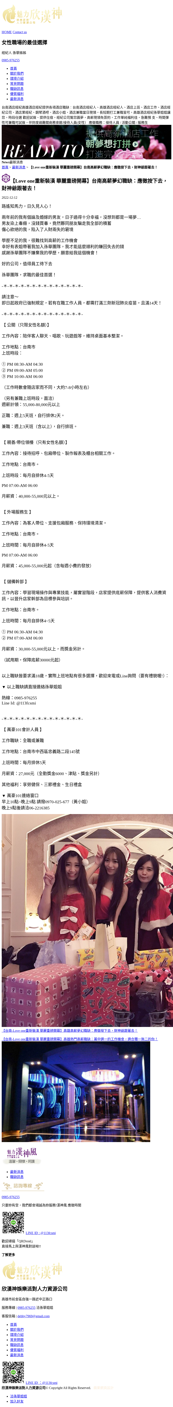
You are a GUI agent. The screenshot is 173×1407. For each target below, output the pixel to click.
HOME (7, 32)
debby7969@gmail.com (34, 1316)
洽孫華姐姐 (18, 1396)
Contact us (20, 32)
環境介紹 (17, 78)
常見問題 (17, 83)
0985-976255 (11, 60)
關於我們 (17, 73)
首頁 (13, 68)
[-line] (13, 1233)
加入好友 (17, 1401)
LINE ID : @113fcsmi (41, 1233)
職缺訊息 (17, 89)
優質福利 (17, 94)
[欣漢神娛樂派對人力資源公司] (32, 21)
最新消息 (17, 99)
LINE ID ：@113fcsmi (41, 1383)
